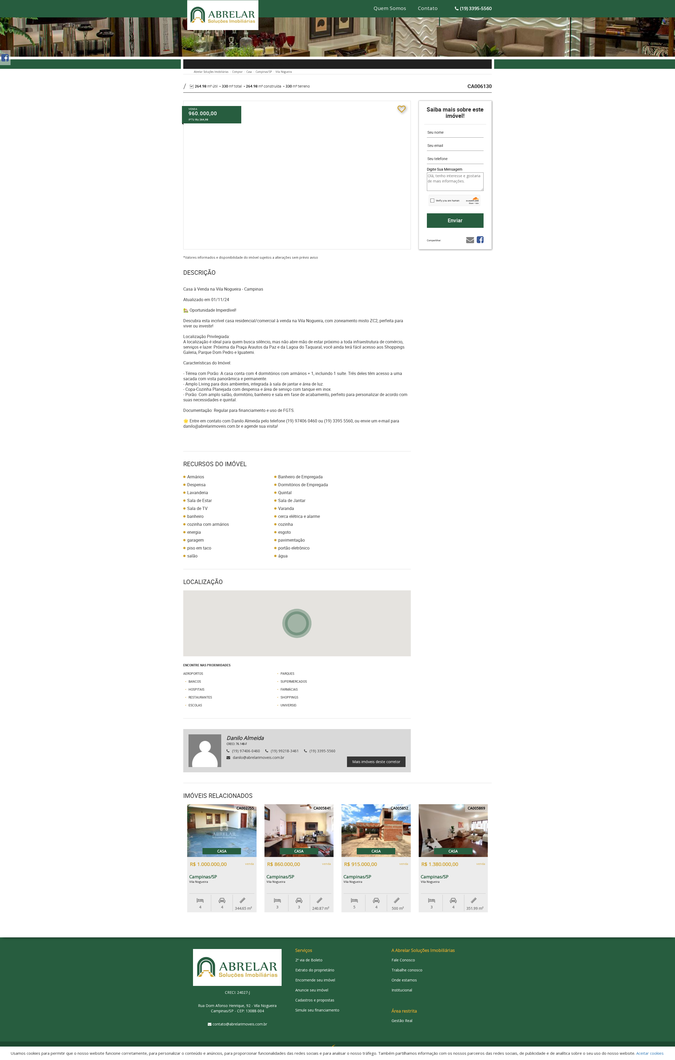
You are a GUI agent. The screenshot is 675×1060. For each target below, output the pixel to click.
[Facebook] (5, 58)
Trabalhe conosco (407, 969)
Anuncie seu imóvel (311, 989)
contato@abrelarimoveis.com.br (240, 1024)
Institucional (402, 989)
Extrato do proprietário (314, 969)
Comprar (237, 72)
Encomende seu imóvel (315, 979)
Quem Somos (390, 8)
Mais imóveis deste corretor (376, 761)
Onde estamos (404, 979)
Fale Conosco (403, 959)
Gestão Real (402, 1020)
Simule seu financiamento (317, 1010)
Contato (428, 8)
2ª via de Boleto (308, 959)
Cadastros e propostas (314, 1000)
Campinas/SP (263, 72)
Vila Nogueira (284, 72)
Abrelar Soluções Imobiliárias (211, 72)
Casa (249, 72)
